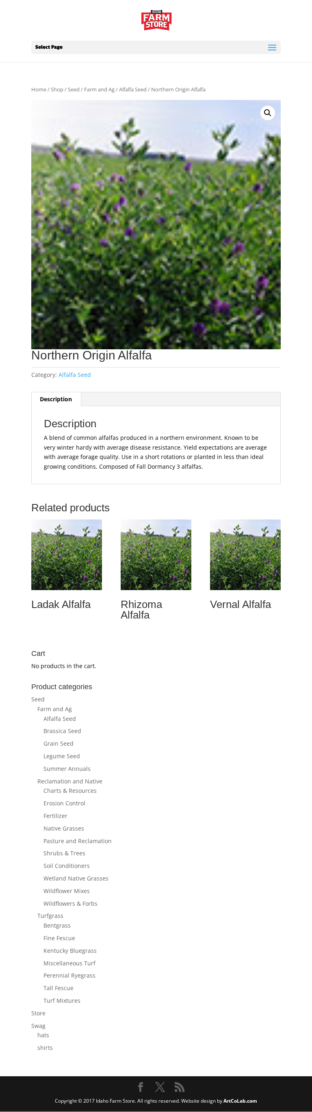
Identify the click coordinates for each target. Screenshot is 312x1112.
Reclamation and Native (69, 781)
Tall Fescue (58, 988)
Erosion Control (64, 803)
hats (43, 1035)
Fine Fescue (59, 938)
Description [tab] (56, 399)
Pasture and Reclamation (77, 841)
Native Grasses (63, 828)
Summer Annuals (67, 768)
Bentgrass (57, 925)
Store (38, 1013)
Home (38, 89)
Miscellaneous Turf (69, 963)
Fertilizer (55, 816)
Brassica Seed (62, 731)
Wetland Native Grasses (75, 878)
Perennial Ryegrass (69, 975)
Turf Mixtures (61, 1000)
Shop (57, 89)
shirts (45, 1047)
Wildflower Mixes (66, 891)
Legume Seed (61, 756)
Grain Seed (58, 743)
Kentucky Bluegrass (70, 950)
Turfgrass (50, 915)
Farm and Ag (99, 89)
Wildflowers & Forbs (70, 903)
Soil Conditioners (66, 866)
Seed (74, 89)
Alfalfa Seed (133, 89)
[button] (267, 113)
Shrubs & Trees (64, 853)
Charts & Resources (70, 790)
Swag (38, 1026)
